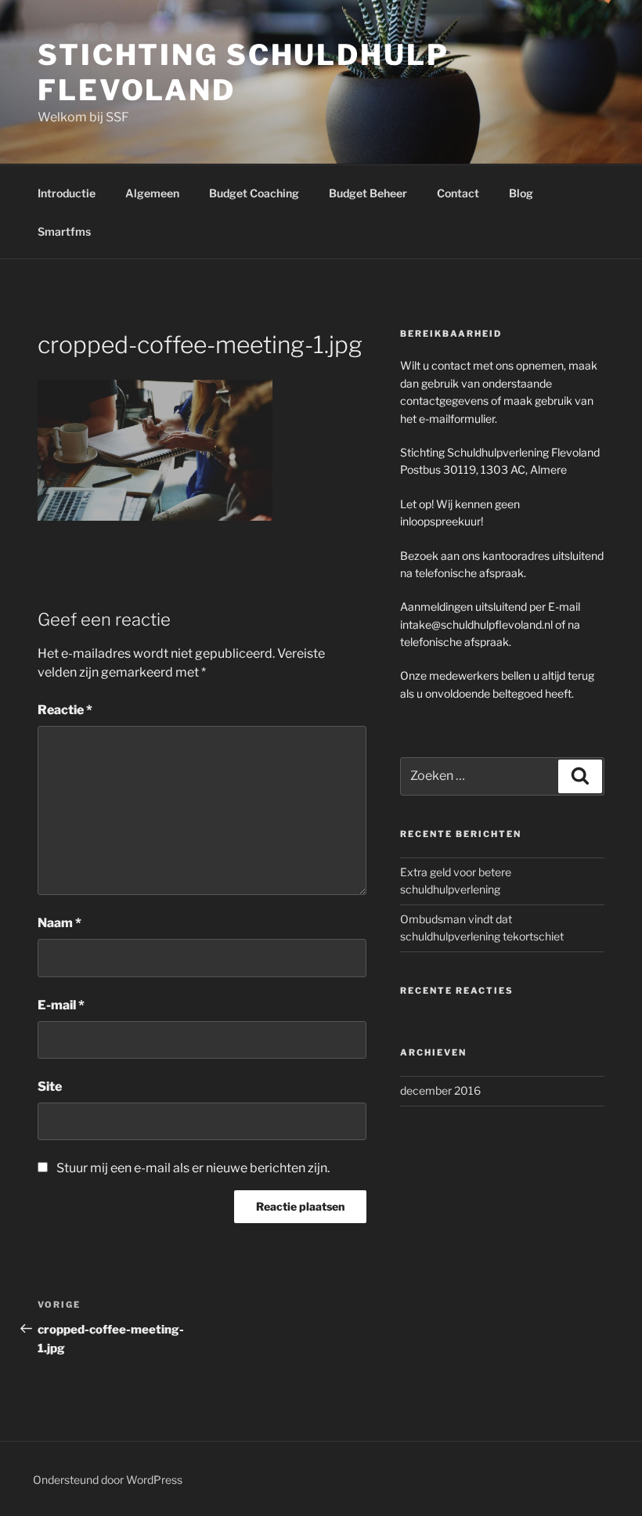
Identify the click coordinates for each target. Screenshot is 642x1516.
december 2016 (440, 1090)
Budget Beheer (368, 193)
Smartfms (64, 231)
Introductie (67, 193)
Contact (458, 193)
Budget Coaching (254, 193)
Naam (59, 922)
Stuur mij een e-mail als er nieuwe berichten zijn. (193, 1167)
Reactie (65, 709)
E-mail (61, 1005)
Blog (521, 193)
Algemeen (152, 193)
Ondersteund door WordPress (107, 1479)
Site (50, 1086)
